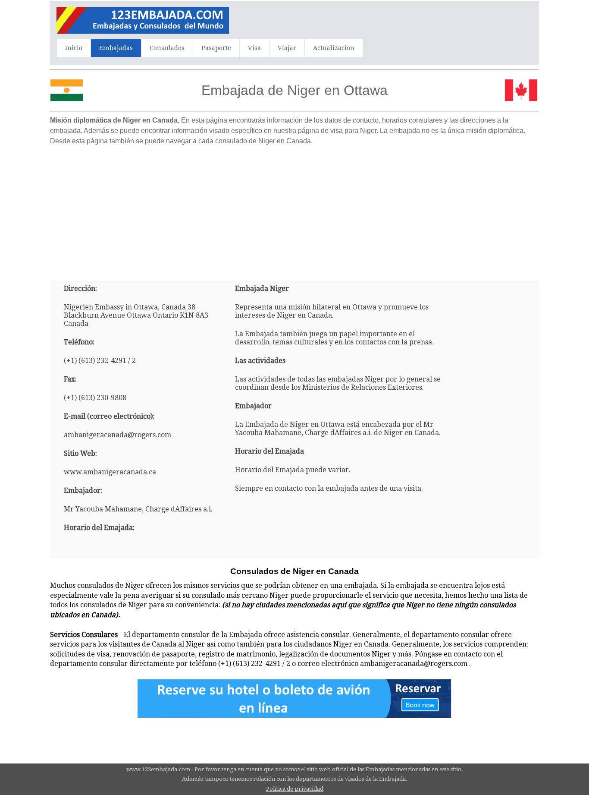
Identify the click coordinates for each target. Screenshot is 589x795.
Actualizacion (333, 47)
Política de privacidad (294, 789)
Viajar (287, 47)
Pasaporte (216, 47)
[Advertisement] (294, 209)
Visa (254, 47)
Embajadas (116, 47)
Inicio (73, 47)
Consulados (167, 47)
